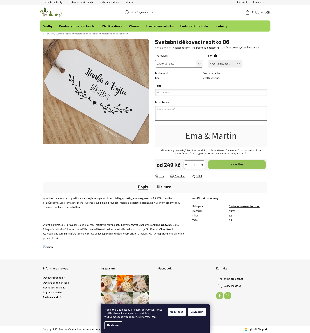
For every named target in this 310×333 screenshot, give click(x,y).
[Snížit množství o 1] (186, 165)
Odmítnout (176, 312)
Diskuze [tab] (164, 186)
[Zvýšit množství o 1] (202, 165)
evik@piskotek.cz (233, 279)
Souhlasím (197, 312)
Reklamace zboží (52, 297)
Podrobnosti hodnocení (205, 48)
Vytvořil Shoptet (258, 329)
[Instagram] (227, 295)
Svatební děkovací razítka (244, 206)
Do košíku (237, 164)
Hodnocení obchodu (109, 2)
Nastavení (113, 325)
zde (153, 317)
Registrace (258, 2)
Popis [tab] (143, 186)
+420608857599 (232, 286)
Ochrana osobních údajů (81, 2)
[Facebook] (219, 295)
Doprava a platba (52, 292)
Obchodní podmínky (52, 2)
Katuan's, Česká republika (244, 47)
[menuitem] (48, 26)
